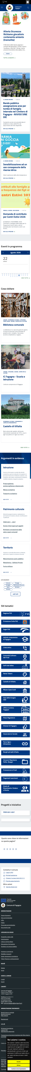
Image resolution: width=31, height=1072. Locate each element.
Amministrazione (6, 911)
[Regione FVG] (25, 614)
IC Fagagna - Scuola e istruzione (14, 378)
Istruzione (8, 467)
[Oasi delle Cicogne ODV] (25, 699)
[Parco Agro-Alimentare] (25, 744)
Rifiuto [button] (18, 1065)
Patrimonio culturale (13, 509)
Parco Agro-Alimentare (7, 743)
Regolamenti (4, 1019)
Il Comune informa (8, 99)
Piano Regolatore (9, 718)
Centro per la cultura (21, 321)
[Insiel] (4, 1069)
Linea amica (7, 647)
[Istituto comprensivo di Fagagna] (25, 639)
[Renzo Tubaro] (25, 674)
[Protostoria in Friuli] (25, 771)
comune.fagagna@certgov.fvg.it (13, 1003)
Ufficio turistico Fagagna (8, 709)
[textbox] (12, 849)
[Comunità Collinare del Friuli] (25, 657)
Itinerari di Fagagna (10, 726)
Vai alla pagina (8, 129)
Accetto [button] (18, 1062)
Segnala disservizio (11, 887)
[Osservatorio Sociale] (25, 734)
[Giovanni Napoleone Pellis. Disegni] (25, 762)
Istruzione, (23, 320)
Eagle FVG (6, 629)
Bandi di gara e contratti (7, 1012)
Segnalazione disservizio (7, 1031)
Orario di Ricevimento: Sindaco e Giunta (10, 788)
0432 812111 (15, 878)
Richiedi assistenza (11, 875)
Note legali (4, 1061)
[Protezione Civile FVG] (25, 622)
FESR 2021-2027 (9, 812)
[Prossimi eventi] (28, 253)
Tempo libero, (7, 321)
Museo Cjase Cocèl (9, 689)
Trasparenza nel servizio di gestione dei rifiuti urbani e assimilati (15, 1036)
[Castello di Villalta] (25, 682)
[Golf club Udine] (25, 666)
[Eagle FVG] (25, 630)
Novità (3, 963)
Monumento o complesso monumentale (12, 422)
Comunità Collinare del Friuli (9, 656)
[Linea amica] (25, 648)
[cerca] (28, 8)
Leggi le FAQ (9, 872)
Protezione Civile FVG (10, 621)
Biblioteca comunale (13, 325)
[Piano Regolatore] (25, 718)
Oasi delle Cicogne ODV (9, 699)
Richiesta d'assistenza (7, 1028)
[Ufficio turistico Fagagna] (25, 709)
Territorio (8, 547)
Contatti (3, 986)
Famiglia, (5, 210)
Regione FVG (7, 613)
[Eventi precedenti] (3, 253)
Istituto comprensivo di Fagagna (10, 638)
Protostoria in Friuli (10, 770)
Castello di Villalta (12, 426)
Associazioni (15, 210)
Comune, (5, 320)
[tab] (2, 275)
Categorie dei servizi (7, 932)
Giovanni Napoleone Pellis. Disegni (10, 761)
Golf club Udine (8, 665)
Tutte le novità (8, 58)
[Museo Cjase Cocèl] (25, 690)
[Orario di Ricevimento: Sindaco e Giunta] (25, 789)
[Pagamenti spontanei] (25, 779)
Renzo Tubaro (7, 673)
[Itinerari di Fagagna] (25, 727)
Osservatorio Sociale (10, 734)
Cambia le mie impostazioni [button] (18, 1069)
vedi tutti (15, 594)
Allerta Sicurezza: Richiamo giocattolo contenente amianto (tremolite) (13, 35)
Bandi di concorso (6, 1014)
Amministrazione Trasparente (10, 1008)
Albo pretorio (4, 1016)
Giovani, (10, 210)
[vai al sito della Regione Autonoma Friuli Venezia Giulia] (4, 2)
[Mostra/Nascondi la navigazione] (2, 7)
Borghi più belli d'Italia (11, 752)
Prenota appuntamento (13, 881)
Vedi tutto (24, 278)
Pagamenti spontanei (10, 778)
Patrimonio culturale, (14, 320)
